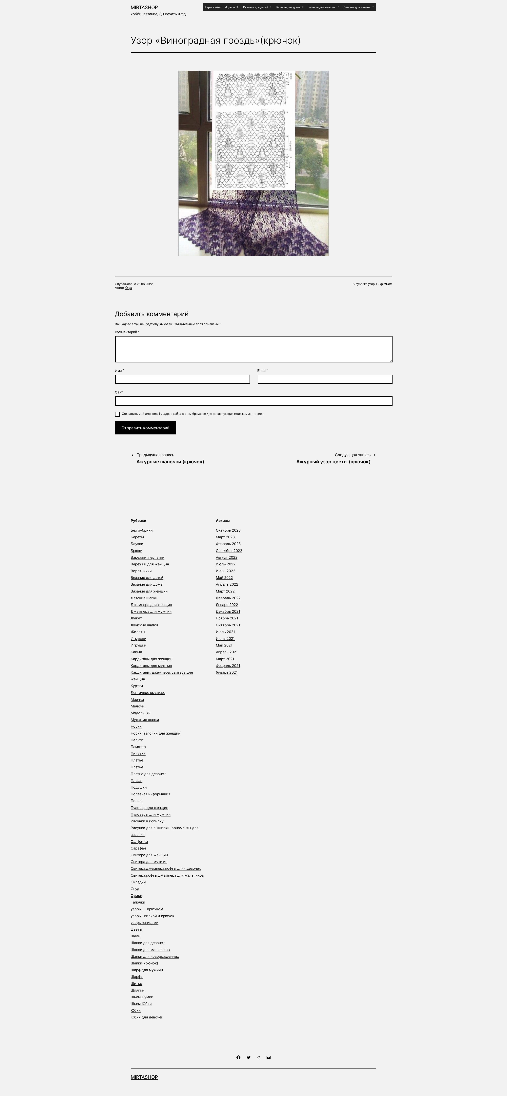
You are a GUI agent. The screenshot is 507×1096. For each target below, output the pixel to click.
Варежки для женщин (150, 564)
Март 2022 (225, 591)
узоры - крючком (380, 284)
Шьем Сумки (142, 997)
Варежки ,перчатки (147, 557)
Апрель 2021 (227, 652)
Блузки (137, 544)
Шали (135, 936)
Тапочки (138, 902)
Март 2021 (225, 659)
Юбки (136, 1010)
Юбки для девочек (147, 1017)
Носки (136, 726)
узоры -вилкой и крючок (152, 916)
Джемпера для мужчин (151, 611)
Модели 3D (232, 7)
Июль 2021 (225, 632)
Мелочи (137, 706)
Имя (119, 370)
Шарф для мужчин (147, 970)
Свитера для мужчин (149, 862)
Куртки (137, 686)
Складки (138, 882)
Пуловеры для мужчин (151, 814)
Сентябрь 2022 (229, 551)
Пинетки (138, 753)
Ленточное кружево (148, 692)
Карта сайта (213, 7)
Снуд (135, 889)
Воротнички (141, 571)
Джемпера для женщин (151, 605)
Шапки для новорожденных (155, 956)
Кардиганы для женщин (151, 659)
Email (263, 370)
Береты (137, 537)
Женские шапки (144, 625)
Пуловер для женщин (149, 808)
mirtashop (144, 7)
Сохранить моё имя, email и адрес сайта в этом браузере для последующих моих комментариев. (193, 413)
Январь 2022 (227, 605)
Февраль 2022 (228, 598)
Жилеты (138, 632)
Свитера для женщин (149, 855)
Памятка (138, 747)
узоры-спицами (144, 923)
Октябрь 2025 (228, 530)
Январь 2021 (226, 672)
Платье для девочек (148, 774)
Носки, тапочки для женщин (155, 733)
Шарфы (137, 977)
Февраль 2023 (228, 544)
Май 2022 (224, 577)
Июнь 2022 (225, 571)
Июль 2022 (225, 564)
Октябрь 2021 (228, 625)
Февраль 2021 (228, 666)
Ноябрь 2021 (227, 618)
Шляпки (137, 990)
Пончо (136, 801)
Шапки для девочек (148, 943)
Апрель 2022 (227, 584)
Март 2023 (225, 537)
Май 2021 (224, 645)
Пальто (137, 740)
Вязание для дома (288, 7)
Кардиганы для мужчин (151, 666)
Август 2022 (226, 557)
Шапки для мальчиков (150, 950)
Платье (137, 760)
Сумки (136, 895)
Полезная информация (150, 794)
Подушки (139, 787)
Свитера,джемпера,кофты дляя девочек (166, 868)
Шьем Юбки (141, 1004)
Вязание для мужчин (356, 7)
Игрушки (138, 638)
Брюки (136, 551)
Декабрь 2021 (228, 611)
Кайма (136, 652)
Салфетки (139, 841)
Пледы (136, 780)
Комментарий (127, 332)
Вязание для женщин (321, 7)
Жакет (136, 618)
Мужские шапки (145, 720)
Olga (128, 287)
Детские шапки (144, 598)
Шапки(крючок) (144, 963)
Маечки (137, 699)
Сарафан (138, 848)
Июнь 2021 (225, 638)
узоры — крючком (147, 909)
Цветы (136, 929)
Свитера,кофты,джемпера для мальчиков (167, 875)
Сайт (119, 392)
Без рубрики (142, 530)
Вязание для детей (255, 7)
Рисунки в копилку (147, 821)
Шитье (136, 983)
